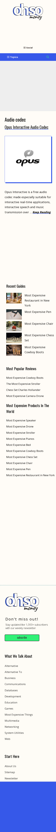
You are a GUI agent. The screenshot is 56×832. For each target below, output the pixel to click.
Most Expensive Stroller (20, 432)
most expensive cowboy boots (24, 377)
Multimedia (12, 720)
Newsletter (11, 778)
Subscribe (22, 637)
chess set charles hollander (23, 390)
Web (7, 739)
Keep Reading (42, 212)
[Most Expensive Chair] (14, 327)
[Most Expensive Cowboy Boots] (14, 351)
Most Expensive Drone (19, 426)
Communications (15, 684)
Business (10, 678)
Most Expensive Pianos (20, 439)
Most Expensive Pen (38, 312)
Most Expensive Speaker (21, 420)
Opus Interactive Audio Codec (26, 127)
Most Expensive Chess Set (21, 457)
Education (11, 702)
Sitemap (10, 772)
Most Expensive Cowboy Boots (24, 451)
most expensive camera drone (25, 396)
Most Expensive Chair (39, 323)
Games (9, 708)
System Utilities (14, 733)
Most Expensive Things (19, 714)
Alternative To (13, 672)
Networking (12, 726)
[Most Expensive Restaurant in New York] (14, 299)
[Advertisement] (28, 806)
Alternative (11, 666)
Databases (11, 690)
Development (13, 696)
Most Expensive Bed (18, 445)
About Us (10, 766)
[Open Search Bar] (47, 57)
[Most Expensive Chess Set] (14, 338)
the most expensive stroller (23, 384)
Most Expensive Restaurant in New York (37, 300)
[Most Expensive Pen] (14, 315)
